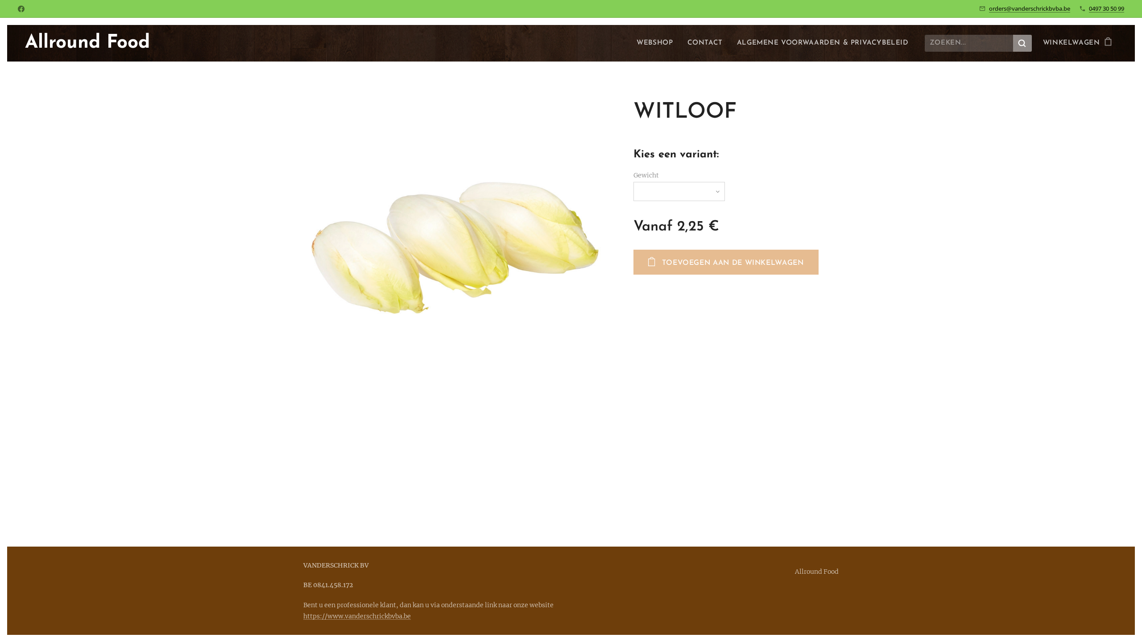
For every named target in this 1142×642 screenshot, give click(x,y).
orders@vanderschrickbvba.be (1029, 8)
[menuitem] (657, 43)
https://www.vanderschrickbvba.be (357, 616)
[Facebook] (21, 8)
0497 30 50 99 (1106, 8)
